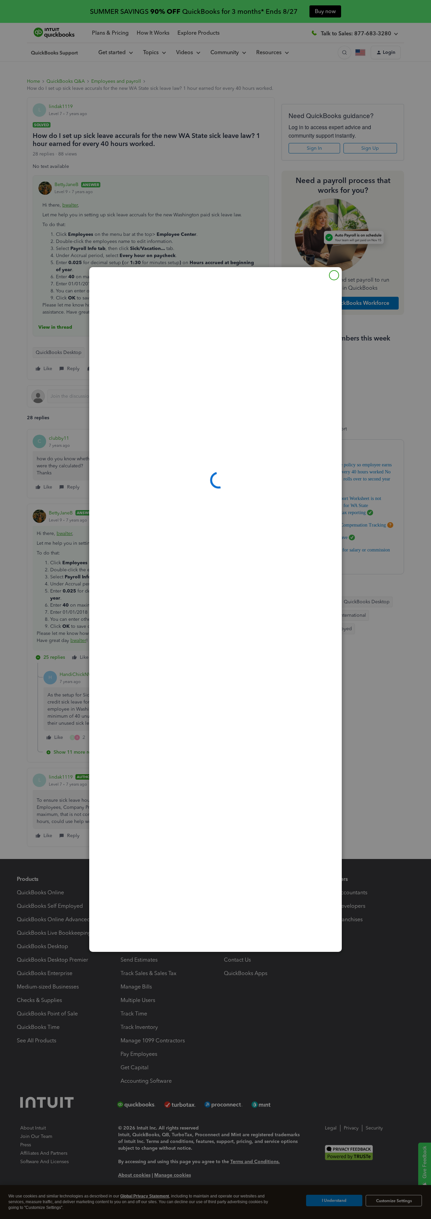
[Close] (334, 275)
